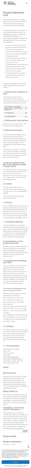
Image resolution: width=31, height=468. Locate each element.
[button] (28, 447)
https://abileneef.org (8, 34)
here (4, 404)
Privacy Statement (19, 465)
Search (25, 431)
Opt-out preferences (9, 465)
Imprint (25, 465)
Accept (15, 462)
